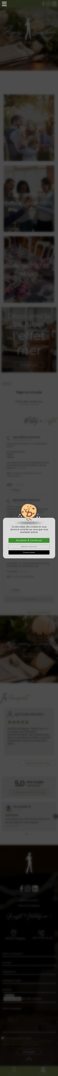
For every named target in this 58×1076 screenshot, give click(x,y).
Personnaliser (29, 552)
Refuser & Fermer (29, 546)
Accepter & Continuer (29, 540)
